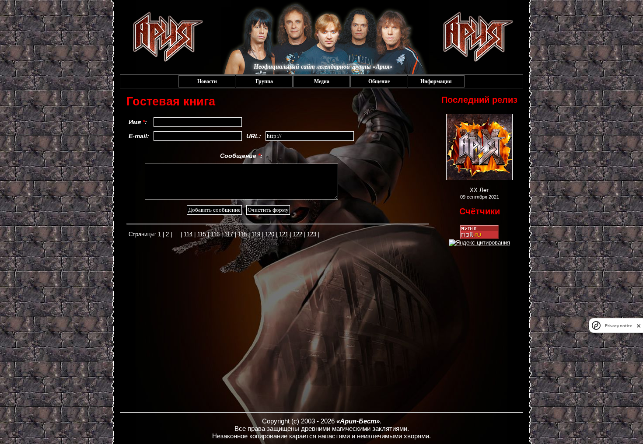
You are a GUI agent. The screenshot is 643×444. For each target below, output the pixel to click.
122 (297, 234)
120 (269, 234)
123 (311, 234)
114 (188, 234)
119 (256, 234)
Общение (379, 81)
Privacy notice (618, 325)
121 (283, 234)
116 (215, 234)
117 (228, 234)
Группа (264, 81)
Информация (436, 81)
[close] (638, 325)
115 (201, 234)
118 (242, 234)
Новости (207, 81)
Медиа (321, 81)
